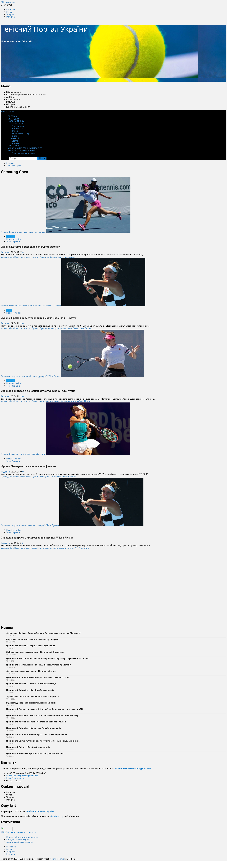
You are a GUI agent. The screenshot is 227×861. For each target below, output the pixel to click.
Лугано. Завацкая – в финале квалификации (23, 453)
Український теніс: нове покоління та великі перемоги (32, 696)
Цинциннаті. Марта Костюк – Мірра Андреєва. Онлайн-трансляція (38, 665)
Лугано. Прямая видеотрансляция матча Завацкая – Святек (31, 305)
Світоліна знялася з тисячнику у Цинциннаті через (31, 671)
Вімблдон (11, 102)
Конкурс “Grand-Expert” (18, 107)
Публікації (13, 138)
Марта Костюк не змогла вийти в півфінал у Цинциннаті (33, 639)
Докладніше (38, 257)
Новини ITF (17, 128)
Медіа (9, 310)
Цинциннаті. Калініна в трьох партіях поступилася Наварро (35, 753)
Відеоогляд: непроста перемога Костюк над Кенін (31, 703)
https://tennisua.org (15, 778)
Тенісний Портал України (44, 29)
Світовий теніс (19, 126)
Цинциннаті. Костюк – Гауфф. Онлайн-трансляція (30, 646)
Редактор (6, 252)
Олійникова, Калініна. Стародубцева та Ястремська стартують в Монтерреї (43, 633)
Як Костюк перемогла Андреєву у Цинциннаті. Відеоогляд (35, 652)
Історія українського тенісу (19, 842)
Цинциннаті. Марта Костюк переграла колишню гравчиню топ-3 (37, 677)
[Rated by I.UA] (7, 830)
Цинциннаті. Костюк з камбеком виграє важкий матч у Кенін (36, 722)
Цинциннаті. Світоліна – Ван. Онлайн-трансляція (30, 690)
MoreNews (58, 858)
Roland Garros (13, 99)
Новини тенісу (16, 121)
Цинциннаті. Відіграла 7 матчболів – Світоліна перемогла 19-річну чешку (42, 715)
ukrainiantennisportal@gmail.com (22, 775)
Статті (15, 140)
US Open (10, 104)
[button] (7, 111)
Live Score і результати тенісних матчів (26, 94)
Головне (10, 236)
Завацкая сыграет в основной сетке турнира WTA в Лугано (30, 376)
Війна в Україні (13, 92)
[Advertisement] (80, 63)
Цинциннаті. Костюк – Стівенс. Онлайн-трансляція (31, 684)
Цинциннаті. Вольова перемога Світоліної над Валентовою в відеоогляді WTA (44, 709)
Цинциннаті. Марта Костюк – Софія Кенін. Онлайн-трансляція (36, 734)
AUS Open (11, 97)
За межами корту (20, 133)
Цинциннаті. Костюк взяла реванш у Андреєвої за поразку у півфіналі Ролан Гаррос (47, 658)
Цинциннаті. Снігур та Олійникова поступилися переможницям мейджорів (43, 741)
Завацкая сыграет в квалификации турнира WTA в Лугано (30, 525)
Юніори (15, 131)
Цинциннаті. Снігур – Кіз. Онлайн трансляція (28, 747)
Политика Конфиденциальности (22, 837)
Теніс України (18, 123)
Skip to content (8, 2)
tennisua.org (57, 816)
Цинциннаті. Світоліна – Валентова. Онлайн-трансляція (33, 728)
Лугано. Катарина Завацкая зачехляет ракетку (23, 231)
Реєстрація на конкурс (23, 153)
